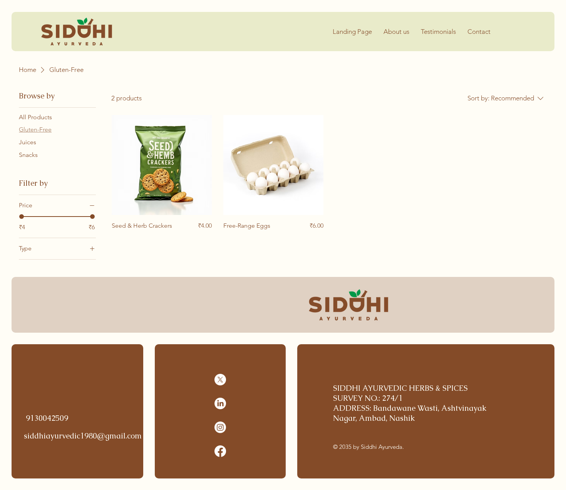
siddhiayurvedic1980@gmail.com (83, 436)
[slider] (21, 216)
